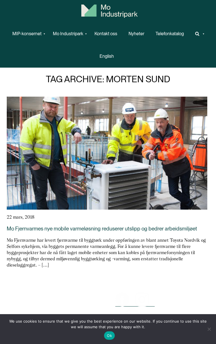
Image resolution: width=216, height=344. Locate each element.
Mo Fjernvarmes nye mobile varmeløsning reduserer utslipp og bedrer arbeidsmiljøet (102, 228)
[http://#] (198, 34)
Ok (109, 335)
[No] (209, 329)
